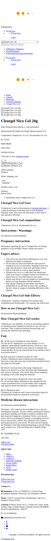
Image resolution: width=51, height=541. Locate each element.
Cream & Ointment (13, 102)
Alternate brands (22, 156)
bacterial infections (39, 208)
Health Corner (11, 470)
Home (8, 95)
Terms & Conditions (14, 461)
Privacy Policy (11, 463)
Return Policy (11, 465)
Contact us (10, 458)
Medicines (10, 99)
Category (9, 97)
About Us (10, 456)
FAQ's (8, 467)
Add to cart (5, 442)
